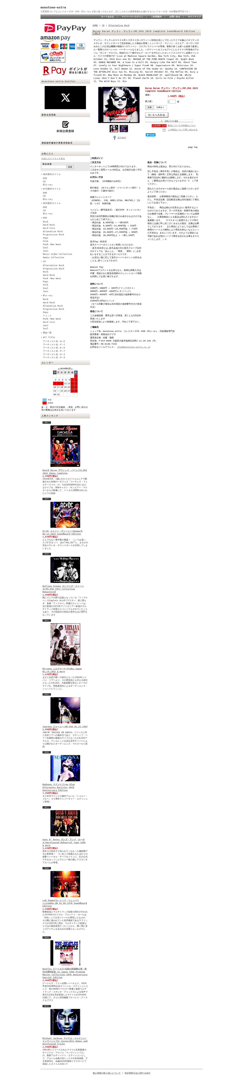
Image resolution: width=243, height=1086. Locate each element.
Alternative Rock (53, 265)
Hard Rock (49, 225)
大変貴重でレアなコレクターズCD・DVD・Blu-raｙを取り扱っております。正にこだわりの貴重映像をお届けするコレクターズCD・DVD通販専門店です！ (115, 11)
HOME (95, 25)
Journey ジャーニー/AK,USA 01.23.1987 (65, 726)
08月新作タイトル (52, 174)
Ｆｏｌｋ (47, 315)
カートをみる (107, 16)
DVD (45, 178)
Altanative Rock (53, 231)
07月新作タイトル (52, 189)
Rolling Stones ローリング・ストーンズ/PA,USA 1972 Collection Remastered (63, 589)
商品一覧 (47, 332)
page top (192, 147)
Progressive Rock (53, 234)
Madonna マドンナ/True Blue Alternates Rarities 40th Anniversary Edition (58, 787)
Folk (45, 241)
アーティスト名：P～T (54, 351)
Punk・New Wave (52, 244)
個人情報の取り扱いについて (107, 1073)
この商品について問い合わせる (183, 129)
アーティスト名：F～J (54, 344)
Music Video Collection (57, 254)
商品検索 (47, 164)
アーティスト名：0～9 (54, 357)
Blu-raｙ (48, 184)
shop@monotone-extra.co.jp (133, 347)
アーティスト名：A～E (54, 341)
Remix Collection (53, 257)
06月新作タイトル (52, 203)
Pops (45, 238)
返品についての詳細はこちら (182, 125)
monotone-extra (53, 7)
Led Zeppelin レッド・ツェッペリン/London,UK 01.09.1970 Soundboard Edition (64, 903)
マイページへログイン (132, 16)
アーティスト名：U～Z (54, 354)
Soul (45, 247)
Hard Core (49, 228)
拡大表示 (122, 137)
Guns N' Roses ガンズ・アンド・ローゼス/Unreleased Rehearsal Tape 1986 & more (64, 842)
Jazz (45, 251)
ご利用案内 (156, 16)
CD (44, 181)
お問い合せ (174, 16)
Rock (45, 221)
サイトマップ (194, 16)
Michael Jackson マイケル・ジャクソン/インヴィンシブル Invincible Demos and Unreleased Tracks (64, 1041)
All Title (49, 337)
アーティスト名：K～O (54, 347)
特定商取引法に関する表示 (137, 1073)
